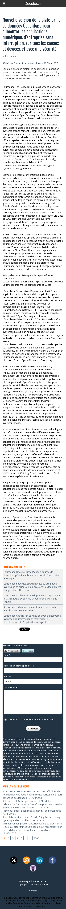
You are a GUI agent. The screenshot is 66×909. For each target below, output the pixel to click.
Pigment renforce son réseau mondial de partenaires (32, 810)
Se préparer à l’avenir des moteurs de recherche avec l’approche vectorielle (30, 608)
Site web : (8, 676)
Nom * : (7, 654)
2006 (36, 838)
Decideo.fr (33, 3)
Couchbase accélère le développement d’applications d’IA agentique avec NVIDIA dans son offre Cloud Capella (33, 598)
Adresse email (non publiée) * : (19, 665)
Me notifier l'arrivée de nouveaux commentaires (31, 719)
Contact (33, 890)
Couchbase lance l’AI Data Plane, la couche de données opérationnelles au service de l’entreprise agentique (32, 575)
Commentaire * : (12, 687)
